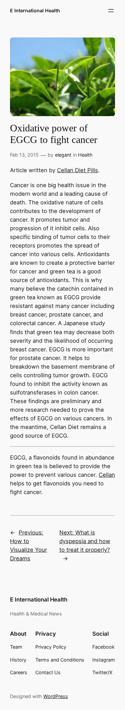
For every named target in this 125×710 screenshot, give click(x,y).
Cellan (107, 474)
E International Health (35, 10)
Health (85, 155)
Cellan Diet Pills (77, 170)
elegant (63, 155)
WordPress (55, 696)
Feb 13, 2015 (24, 155)
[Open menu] (111, 11)
